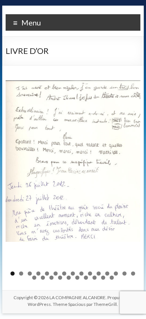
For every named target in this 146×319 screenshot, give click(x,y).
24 (103, 278)
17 (43, 278)
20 (69, 278)
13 (116, 273)
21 (77, 278)
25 (112, 278)
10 (90, 273)
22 (86, 278)
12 (107, 273)
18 (51, 278)
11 (99, 273)
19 (60, 278)
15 (133, 273)
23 (94, 278)
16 (34, 278)
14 (124, 273)
